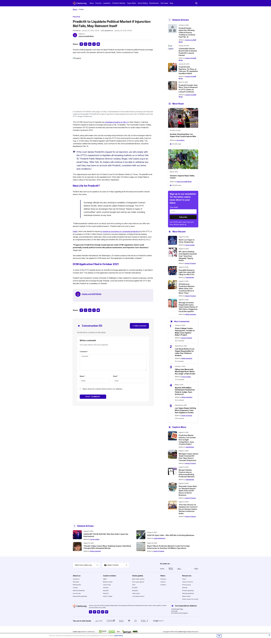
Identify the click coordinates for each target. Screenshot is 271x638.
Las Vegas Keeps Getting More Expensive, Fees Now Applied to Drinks (185, 410)
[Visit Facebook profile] (94, 611)
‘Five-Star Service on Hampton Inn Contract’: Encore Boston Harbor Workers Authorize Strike (188, 509)
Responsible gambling (80, 596)
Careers (75, 587)
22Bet (105, 579)
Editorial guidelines (188, 593)
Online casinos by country (190, 599)
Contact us (76, 579)
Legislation (107, 3)
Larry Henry (180, 140)
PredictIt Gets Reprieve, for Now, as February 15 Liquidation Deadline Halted (188, 70)
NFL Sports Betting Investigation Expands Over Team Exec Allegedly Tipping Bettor (188, 256)
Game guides (137, 576)
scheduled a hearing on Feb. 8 (116, 122)
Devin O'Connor (190, 263)
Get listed (76, 582)
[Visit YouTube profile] (98, 611)
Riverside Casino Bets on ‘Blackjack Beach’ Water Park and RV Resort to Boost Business (188, 490)
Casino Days (107, 585)
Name (82, 376)
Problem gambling (188, 590)
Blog (171, 3)
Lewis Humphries (159, 538)
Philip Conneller (190, 314)
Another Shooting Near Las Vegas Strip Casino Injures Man (183, 135)
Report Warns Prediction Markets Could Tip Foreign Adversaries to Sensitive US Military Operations (168, 547)
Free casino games (138, 582)
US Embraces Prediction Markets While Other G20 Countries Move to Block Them (186, 288)
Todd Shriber (189, 277)
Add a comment (139, 326)
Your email (174, 207)
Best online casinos (138, 579)
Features (163, 585)
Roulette (135, 587)
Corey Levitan (190, 245)
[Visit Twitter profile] (90, 611)
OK (219, 636)
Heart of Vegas (107, 596)
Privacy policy (186, 585)
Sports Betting (143, 3)
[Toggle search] (196, 3)
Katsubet (106, 590)
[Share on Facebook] (81, 44)
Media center (186, 596)
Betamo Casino (108, 582)
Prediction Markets (118, 3)
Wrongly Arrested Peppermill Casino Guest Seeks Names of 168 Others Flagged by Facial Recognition (188, 307)
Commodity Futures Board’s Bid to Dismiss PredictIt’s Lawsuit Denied (188, 52)
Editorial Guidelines (79, 590)
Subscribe (183, 217)
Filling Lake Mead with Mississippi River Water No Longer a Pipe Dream (185, 371)
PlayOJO (106, 593)
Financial (98, 3)
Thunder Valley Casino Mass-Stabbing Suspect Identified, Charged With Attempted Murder (107, 547)
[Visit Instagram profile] (102, 611)
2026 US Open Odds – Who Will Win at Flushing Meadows (170, 535)
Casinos (163, 582)
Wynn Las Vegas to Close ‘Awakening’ (186, 241)
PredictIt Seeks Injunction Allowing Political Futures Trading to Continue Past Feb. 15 (187, 32)
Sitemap (184, 587)
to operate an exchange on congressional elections (120, 231)
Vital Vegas (164, 3)
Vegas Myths (131, 3)
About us (76, 576)
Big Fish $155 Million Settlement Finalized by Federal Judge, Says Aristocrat (185, 391)
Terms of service (187, 582)
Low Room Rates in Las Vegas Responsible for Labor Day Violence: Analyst (184, 352)
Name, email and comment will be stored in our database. (103, 389)
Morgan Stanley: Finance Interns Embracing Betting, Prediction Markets (186, 473)
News (92, 3)
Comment (84, 351)
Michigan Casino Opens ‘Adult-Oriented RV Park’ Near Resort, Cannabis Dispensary (188, 457)
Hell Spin (106, 587)
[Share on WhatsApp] (85, 44)
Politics (81, 9)
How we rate (77, 593)
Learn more (118, 635)
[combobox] (86, 565)
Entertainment (154, 3)
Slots (133, 585)
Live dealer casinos (138, 596)
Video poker (136, 593)
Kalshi (75, 231)
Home (184, 579)
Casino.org (181, 631)
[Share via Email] (98, 44)
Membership (77, 585)
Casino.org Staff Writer (86, 36)
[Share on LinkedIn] (89, 44)
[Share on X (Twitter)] (94, 44)
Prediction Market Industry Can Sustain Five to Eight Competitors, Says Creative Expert (187, 439)
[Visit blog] (106, 611)
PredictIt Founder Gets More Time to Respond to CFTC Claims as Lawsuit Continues (188, 88)
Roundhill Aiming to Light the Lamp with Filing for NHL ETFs (187, 272)
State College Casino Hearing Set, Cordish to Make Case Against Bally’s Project (185, 331)
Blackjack (135, 590)
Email (115, 376)
